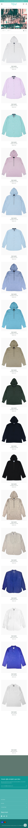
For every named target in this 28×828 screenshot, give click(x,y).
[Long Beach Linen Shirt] (14, 49)
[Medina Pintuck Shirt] (14, 543)
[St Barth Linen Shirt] (14, 87)
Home (2, 7)
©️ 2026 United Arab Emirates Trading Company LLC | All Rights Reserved (13, 825)
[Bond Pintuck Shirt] (14, 733)
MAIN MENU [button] (3, 799)
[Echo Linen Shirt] (14, 657)
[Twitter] (4, 816)
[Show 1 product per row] (24, 30)
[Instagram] (6, 816)
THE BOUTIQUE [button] (3, 807)
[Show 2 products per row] (26, 30)
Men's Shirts (5, 7)
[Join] (25, 786)
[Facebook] (1, 816)
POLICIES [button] (2, 803)
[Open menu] (2, 4)
